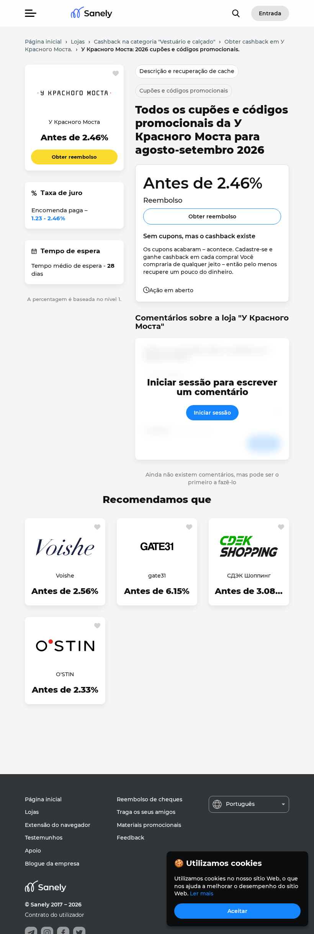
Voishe (65, 575)
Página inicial (43, 799)
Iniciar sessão (212, 412)
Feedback (130, 837)
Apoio (33, 850)
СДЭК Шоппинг (249, 575)
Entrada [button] (270, 13)
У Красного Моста (74, 122)
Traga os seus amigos (146, 812)
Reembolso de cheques (149, 799)
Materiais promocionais (149, 825)
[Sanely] (91, 14)
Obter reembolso (74, 157)
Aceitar (237, 911)
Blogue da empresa (52, 863)
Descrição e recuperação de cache (186, 71)
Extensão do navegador (57, 825)
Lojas (32, 812)
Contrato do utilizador (54, 914)
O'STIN (65, 674)
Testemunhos (43, 837)
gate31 (157, 575)
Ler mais (201, 893)
